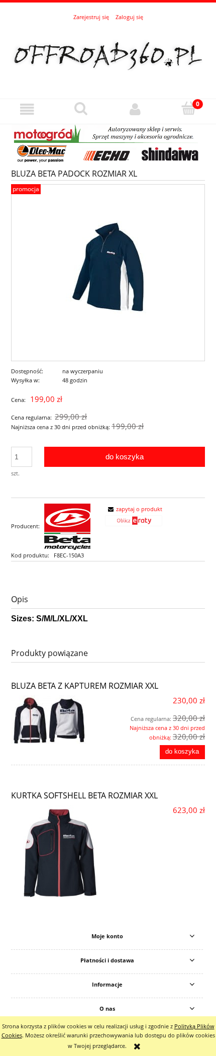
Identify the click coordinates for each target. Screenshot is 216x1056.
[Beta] (67, 526)
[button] (27, 109)
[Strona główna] (108, 54)
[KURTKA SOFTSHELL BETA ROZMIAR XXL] (59, 853)
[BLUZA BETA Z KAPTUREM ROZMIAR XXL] (59, 720)
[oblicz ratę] (133, 523)
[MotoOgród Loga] (108, 143)
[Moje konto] (135, 109)
